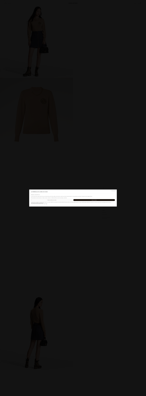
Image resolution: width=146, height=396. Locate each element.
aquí (46, 203)
